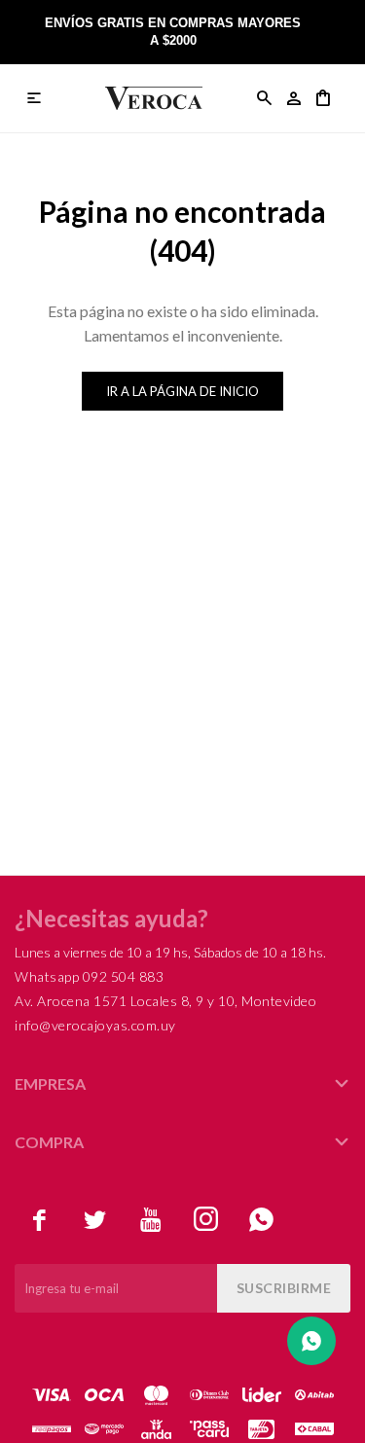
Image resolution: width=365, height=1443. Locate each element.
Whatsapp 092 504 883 (89, 976)
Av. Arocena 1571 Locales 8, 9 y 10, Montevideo (165, 1000)
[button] (264, 98)
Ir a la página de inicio (182, 391)
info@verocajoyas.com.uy (95, 1025)
